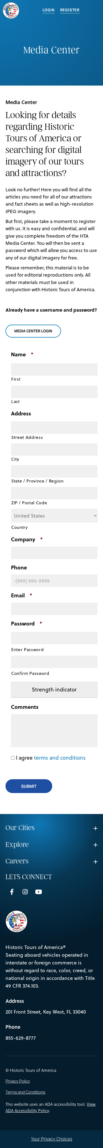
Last (15, 401)
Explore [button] (17, 845)
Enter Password (27, 649)
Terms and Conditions (25, 1092)
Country (19, 527)
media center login (35, 330)
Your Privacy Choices (51, 1139)
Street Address (27, 437)
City (15, 459)
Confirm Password (30, 673)
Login (49, 10)
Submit (29, 786)
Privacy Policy (17, 1081)
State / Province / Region (37, 481)
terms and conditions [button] (60, 757)
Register (70, 10)
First (15, 379)
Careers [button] (17, 861)
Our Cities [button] (20, 828)
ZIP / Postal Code (29, 503)
